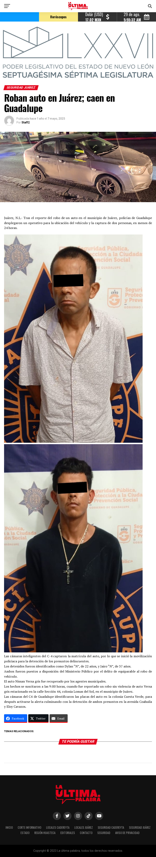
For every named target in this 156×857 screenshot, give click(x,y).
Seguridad (103, 833)
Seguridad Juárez (140, 827)
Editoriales (67, 833)
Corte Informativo (29, 827)
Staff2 (26, 122)
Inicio (9, 827)
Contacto (86, 833)
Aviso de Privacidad (127, 833)
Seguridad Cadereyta (111, 827)
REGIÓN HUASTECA (44, 833)
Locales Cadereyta (57, 827)
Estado (25, 833)
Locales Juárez (83, 827)
